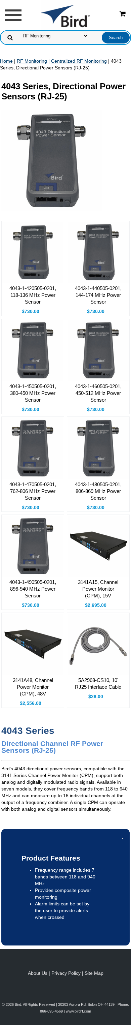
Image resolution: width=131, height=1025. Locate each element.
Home (6, 61)
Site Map (94, 973)
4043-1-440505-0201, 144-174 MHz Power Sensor (98, 295)
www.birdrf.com (78, 1011)
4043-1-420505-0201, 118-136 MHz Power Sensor (32, 295)
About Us (37, 973)
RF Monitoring (32, 61)
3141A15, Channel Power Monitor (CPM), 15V (98, 588)
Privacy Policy (66, 973)
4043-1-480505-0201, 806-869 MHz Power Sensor (98, 491)
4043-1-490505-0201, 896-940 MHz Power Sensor (32, 588)
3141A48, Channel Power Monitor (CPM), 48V (33, 686)
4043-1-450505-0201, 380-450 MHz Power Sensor (32, 393)
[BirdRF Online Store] (65, 15)
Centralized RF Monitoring (79, 61)
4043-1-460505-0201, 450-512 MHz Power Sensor (98, 393)
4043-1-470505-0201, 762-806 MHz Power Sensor (32, 491)
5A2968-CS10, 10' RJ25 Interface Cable (98, 683)
